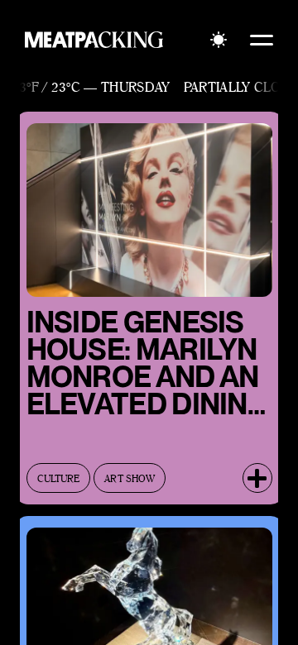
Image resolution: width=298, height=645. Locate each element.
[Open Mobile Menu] (261, 39)
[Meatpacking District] (94, 39)
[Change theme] (218, 40)
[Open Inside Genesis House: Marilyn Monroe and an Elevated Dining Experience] (257, 478)
